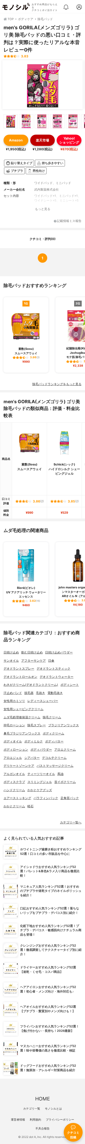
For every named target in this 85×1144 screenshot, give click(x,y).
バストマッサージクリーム (55, 766)
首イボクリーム (65, 782)
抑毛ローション (14, 725)
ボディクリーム (53, 733)
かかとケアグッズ (39, 790)
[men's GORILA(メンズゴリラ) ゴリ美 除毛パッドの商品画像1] (42, 84)
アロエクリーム (65, 749)
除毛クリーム (52, 717)
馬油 (60, 774)
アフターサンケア (33, 660)
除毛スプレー (36, 725)
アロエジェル (13, 758)
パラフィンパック (46, 798)
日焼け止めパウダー (59, 652)
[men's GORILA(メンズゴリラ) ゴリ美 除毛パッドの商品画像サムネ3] (42, 121)
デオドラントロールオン (20, 677)
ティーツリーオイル (41, 774)
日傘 (51, 660)
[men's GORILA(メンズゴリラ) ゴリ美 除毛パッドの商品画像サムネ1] (11, 121)
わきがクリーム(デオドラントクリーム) (31, 684)
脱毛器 (29, 693)
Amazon (16, 140)
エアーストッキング (17, 798)
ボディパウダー (41, 749)
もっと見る (42, 209)
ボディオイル (13, 741)
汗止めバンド (13, 693)
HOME (42, 1099)
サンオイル (11, 660)
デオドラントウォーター (56, 677)
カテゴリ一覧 (31, 1108)
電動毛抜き (55, 693)
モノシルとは (53, 1108)
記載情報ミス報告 (69, 221)
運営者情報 (18, 1119)
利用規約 (35, 1119)
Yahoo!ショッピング (69, 140)
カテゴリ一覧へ (70, 822)
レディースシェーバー (42, 701)
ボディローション (16, 749)
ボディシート (69, 684)
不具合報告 (42, 1128)
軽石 (30, 806)
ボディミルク (33, 741)
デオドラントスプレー (19, 668)
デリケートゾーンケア (19, 766)
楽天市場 (42, 140)
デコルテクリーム (54, 758)
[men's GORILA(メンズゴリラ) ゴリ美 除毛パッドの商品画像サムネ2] (26, 121)
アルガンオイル (14, 774)
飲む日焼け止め (32, 652)
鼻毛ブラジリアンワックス (22, 733)
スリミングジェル (39, 782)
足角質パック (69, 798)
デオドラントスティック (53, 668)
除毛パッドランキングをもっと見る (56, 384)
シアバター (32, 758)
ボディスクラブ (14, 782)
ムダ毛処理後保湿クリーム (22, 717)
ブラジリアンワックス (63, 725)
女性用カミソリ (14, 701)
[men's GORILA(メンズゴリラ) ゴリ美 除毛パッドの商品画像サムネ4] (57, 121)
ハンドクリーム (14, 790)
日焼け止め (11, 652)
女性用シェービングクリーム (23, 709)
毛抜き (40, 693)
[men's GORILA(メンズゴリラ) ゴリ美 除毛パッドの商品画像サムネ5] (73, 121)
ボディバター (54, 741)
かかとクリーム (14, 806)
